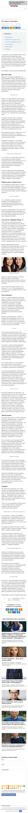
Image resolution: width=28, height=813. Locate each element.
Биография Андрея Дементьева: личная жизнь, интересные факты (13, 723)
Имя (2, 759)
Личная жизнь (8, 46)
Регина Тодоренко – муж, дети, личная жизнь (12, 659)
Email (2, 764)
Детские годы (8, 37)
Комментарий (5, 769)
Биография (16, 598)
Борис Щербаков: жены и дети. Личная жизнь (12, 702)
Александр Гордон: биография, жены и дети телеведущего (12, 681)
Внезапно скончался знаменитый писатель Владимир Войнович (13, 745)
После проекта (9, 44)
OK (20, 811)
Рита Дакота (9, 288)
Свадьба (7, 49)
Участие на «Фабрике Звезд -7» (13, 42)
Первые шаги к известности (12, 39)
